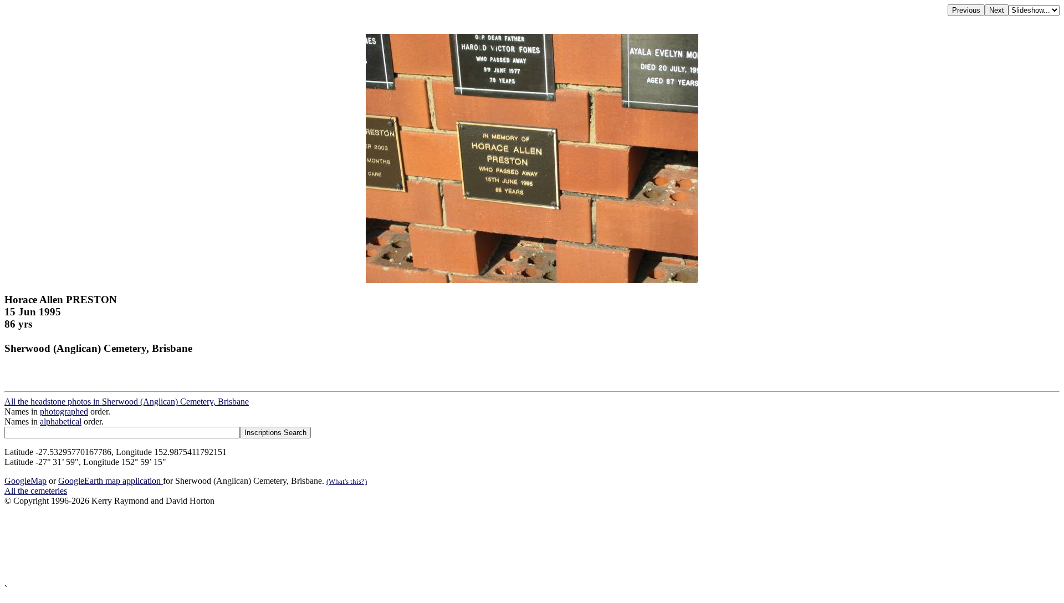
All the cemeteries (35, 490)
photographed (64, 411)
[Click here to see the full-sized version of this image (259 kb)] (532, 280)
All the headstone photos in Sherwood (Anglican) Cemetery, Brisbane (126, 401)
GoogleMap (25, 481)
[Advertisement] (336, 545)
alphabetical (60, 421)
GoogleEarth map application (110, 481)
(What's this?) (346, 481)
